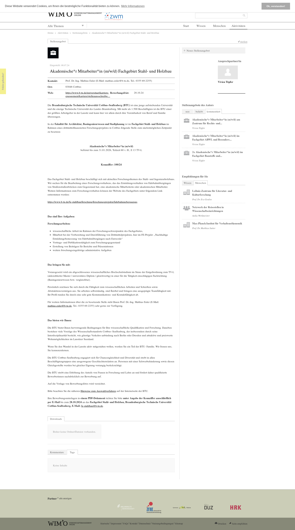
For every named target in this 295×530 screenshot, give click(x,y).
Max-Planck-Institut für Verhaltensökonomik (217, 223)
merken (243, 41)
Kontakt (133, 523)
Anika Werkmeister (201, 215)
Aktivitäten (238, 26)
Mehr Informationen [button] (133, 6)
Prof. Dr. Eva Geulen (202, 199)
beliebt (199, 111)
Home (50, 32)
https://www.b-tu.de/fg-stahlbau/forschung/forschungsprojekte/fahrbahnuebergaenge (92, 201)
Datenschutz (145, 523)
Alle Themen (56, 26)
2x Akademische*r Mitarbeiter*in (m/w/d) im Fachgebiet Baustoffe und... (217, 154)
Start (186, 26)
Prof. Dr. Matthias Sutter (203, 228)
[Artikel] (228, 72)
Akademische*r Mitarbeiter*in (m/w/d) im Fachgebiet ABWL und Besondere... (216, 137)
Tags (72, 452)
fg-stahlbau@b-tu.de (92, 405)
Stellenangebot (58, 41)
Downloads (56, 418)
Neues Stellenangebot (198, 50)
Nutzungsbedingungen (162, 523)
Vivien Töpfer (225, 82)
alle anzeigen (65, 498)
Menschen (219, 26)
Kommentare (57, 452)
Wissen (201, 26)
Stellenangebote (80, 32)
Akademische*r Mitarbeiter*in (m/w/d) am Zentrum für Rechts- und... (216, 121)
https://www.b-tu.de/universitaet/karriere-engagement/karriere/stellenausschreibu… (88, 94)
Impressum (116, 523)
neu (187, 111)
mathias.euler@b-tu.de (60, 305)
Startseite (104, 523)
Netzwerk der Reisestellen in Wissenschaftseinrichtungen (208, 209)
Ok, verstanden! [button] (275, 6)
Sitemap (179, 523)
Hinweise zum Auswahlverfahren (98, 391)
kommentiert (213, 111)
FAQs (125, 523)
